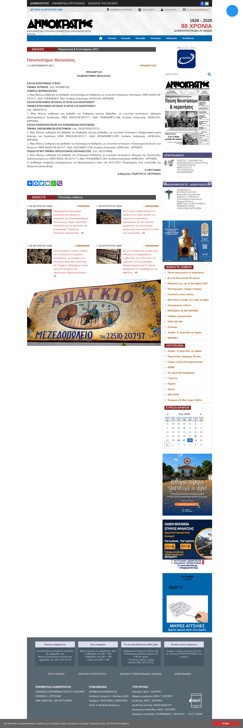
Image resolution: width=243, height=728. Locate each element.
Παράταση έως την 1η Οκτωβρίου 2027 (188, 283)
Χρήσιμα (94, 44)
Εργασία (53, 44)
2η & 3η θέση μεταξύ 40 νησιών (184, 278)
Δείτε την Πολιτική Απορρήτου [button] (115, 723)
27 (184, 440)
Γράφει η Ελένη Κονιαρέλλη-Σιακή (185, 362)
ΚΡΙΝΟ (171, 367)
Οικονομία (140, 38)
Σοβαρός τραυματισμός (180, 316)
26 (178, 440)
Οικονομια (152, 206)
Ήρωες (171, 389)
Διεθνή (107, 44)
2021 (173, 418)
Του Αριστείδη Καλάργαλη (181, 373)
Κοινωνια (84, 206)
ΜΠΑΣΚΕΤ (173, 338)
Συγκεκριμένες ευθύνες (179, 305)
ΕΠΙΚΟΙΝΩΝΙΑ (183, 674)
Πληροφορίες (121, 44)
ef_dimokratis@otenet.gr (198, 10)
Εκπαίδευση (188, 38)
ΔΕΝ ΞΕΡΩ (173, 394)
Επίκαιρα (172, 327)
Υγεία (82, 44)
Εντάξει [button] (225, 723)
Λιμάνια (172, 383)
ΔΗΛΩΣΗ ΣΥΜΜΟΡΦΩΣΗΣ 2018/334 (140, 674)
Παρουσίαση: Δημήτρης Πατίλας (184, 356)
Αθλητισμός (171, 38)
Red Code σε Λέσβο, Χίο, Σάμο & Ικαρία (188, 300)
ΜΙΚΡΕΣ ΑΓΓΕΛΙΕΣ (187, 627)
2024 (190, 418)
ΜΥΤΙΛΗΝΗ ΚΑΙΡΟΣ (187, 584)
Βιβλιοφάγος (68, 44)
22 (195, 436)
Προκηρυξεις (148, 65)
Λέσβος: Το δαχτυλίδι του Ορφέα (185, 332)
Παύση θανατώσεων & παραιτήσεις (186, 272)
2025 (195, 418)
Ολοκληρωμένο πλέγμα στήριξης (185, 289)
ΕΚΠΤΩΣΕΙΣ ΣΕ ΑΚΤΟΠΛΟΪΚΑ (183, 310)
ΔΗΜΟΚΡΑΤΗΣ (39, 3)
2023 (184, 418)
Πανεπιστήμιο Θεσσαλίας (51, 60)
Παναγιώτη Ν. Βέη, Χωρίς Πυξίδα (185, 400)
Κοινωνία (125, 38)
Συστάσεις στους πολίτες (181, 294)
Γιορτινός (173, 378)
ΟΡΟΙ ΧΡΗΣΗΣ (56, 674)
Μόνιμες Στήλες (36, 44)
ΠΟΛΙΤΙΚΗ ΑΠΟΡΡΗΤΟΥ (92, 674)
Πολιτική (112, 38)
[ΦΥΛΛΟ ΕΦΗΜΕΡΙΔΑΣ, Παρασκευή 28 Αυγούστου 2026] (187, 149)
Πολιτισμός (155, 38)
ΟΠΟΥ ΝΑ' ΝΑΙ (175, 321)
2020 (167, 418)
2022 (178, 418)
